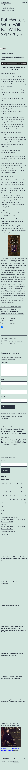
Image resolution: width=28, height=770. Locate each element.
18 (6, 499)
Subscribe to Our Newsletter (9, 311)
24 (3, 503)
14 (17, 495)
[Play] (2, 63)
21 (17, 499)
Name (3, 379)
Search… (3, 461)
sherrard (5, 340)
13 (14, 495)
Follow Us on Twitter (6, 321)
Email (3, 388)
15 (21, 495)
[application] (14, 63)
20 (14, 499)
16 (25, 495)
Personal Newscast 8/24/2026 (9, 517)
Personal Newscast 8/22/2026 (9, 531)
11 (6, 495)
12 (10, 495)
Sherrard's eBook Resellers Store (10, 307)
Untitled (3, 524)
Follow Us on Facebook (7, 318)
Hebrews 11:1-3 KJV (7, 113)
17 (3, 499)
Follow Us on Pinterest (7, 323)
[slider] (24, 63)
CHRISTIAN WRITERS (8, 215)
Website (3, 397)
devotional (8, 343)
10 (3, 495)
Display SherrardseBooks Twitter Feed (12, 314)
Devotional (12, 342)
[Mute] (21, 63)
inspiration (17, 343)
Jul (3, 510)
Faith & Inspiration (20, 342)
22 (21, 499)
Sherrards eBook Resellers (13, 758)
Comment (4, 362)
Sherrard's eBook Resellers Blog (10, 309)
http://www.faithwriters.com (15, 213)
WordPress (16, 761)
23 (25, 499)
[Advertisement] (11, 545)
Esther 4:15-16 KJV (12, 172)
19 (10, 499)
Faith (12, 343)
